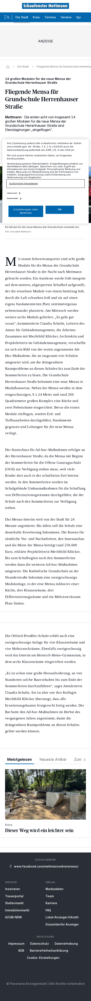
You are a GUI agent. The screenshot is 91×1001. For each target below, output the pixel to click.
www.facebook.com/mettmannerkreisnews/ (46, 866)
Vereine (66, 17)
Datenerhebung (66, 943)
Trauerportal (14, 896)
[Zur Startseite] (45, 6)
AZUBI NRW (13, 917)
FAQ (48, 910)
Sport (80, 17)
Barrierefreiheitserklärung (49, 950)
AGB (21, 950)
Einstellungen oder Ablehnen (26, 211)
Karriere (51, 903)
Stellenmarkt (14, 903)
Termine (50, 17)
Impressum (16, 943)
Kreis (36, 17)
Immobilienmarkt (17, 910)
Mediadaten (54, 889)
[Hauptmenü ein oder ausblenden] (6, 17)
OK (60, 209)
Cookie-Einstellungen (43, 957)
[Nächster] (83, 759)
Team (50, 896)
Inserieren (12, 889)
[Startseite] (8, 67)
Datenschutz (39, 943)
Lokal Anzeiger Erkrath (62, 917)
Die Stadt (21, 17)
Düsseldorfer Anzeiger (62, 924)
